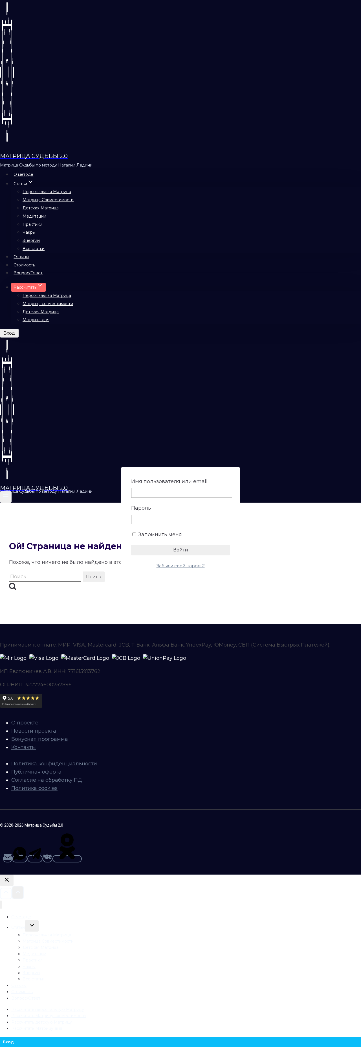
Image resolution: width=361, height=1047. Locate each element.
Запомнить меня (159, 534)
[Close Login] (7, 880)
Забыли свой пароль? (181, 565)
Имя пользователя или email (169, 481)
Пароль (141, 508)
